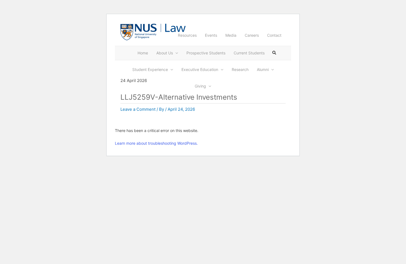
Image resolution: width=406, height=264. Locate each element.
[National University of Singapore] (138, 31)
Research (240, 69)
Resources (187, 35)
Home (143, 53)
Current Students (249, 53)
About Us (164, 53)
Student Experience (150, 69)
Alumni (263, 69)
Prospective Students (205, 53)
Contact (274, 35)
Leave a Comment (137, 109)
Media (230, 35)
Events (211, 35)
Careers (252, 35)
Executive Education (199, 69)
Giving (200, 86)
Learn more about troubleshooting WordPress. (156, 143)
